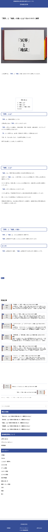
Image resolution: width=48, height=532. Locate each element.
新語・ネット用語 (5, 484)
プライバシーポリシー (6, 442)
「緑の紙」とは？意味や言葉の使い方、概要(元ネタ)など (15, 419)
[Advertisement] (24, 13)
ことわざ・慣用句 (5, 461)
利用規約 (3, 445)
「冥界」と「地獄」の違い (24, 106)
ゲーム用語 (4, 468)
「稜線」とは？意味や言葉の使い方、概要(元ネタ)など (15, 422)
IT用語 (2, 455)
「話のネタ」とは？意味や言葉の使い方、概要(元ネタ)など (16, 416)
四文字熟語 (4, 477)
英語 (2, 490)
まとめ (20, 108)
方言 (2, 487)
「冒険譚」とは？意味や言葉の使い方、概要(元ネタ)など (15, 426)
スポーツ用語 (4, 471)
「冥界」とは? (21, 102)
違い (2, 494)
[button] (46, 406)
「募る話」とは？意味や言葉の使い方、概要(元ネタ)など (15, 429)
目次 (22, 100)
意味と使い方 (4, 481)
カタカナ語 (4, 464)
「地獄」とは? (21, 104)
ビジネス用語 (4, 474)
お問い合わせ (4, 439)
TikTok (3, 458)
